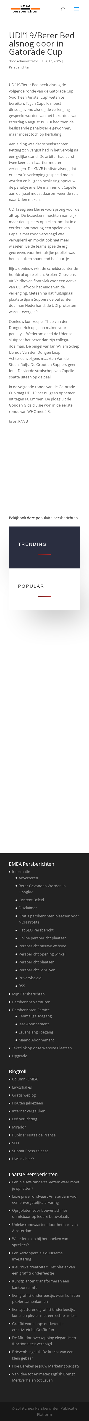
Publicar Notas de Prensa (34, 1135)
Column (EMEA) (25, 1079)
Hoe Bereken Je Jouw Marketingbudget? (45, 1366)
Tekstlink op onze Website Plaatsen (42, 1048)
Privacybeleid (30, 977)
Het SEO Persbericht (36, 930)
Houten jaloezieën (27, 1103)
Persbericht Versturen (31, 1001)
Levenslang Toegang (36, 1032)
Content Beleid (31, 899)
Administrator (27, 61)
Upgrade (19, 1055)
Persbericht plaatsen (37, 962)
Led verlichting (24, 1118)
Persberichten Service (31, 1009)
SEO (15, 1143)
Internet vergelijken (28, 1111)
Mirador (19, 1127)
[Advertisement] (44, 469)
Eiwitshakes (22, 1087)
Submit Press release (30, 1150)
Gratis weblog (24, 1095)
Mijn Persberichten (28, 994)
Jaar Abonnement (34, 1023)
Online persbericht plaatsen (43, 938)
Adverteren (28, 877)
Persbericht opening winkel (42, 954)
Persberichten (19, 67)
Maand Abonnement (36, 1040)
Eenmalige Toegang (35, 1016)
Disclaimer (28, 907)
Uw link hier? (23, 1158)
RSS (22, 985)
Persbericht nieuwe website (42, 945)
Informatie (21, 871)
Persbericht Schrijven (37, 970)
